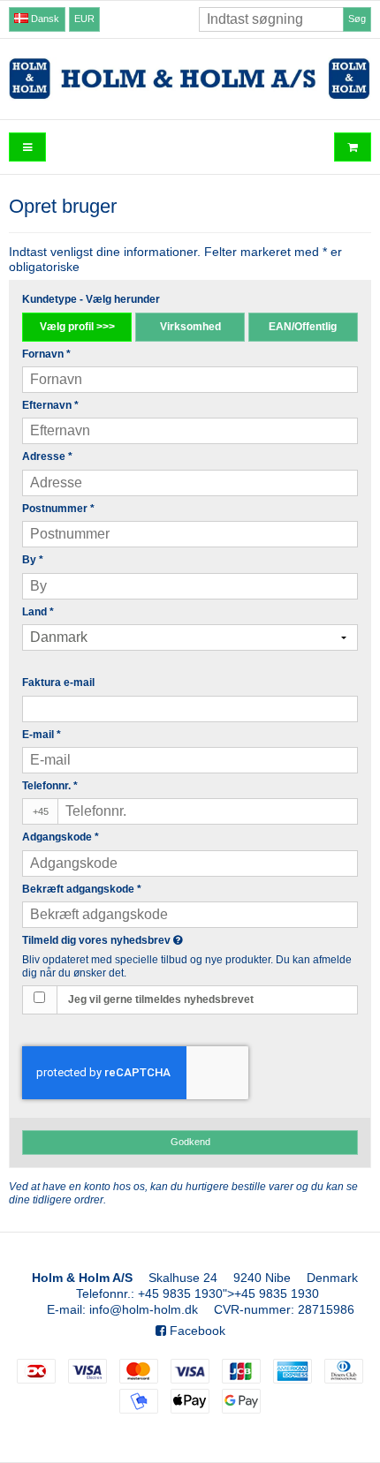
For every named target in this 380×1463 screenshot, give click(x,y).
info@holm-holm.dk (143, 1309)
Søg (357, 18)
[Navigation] (27, 147)
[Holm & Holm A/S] (190, 79)
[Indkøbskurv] (352, 147)
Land (38, 612)
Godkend (190, 1141)
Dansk (43, 18)
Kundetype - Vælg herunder (91, 299)
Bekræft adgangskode (81, 889)
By (32, 560)
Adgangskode (60, 837)
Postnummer (58, 508)
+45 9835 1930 (180, 1293)
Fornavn (46, 354)
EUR (84, 18)
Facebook (195, 1330)
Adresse (47, 456)
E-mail (41, 734)
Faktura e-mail (58, 682)
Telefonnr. (50, 786)
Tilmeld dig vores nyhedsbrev (141, 940)
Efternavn (50, 405)
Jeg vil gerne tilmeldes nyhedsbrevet (161, 999)
